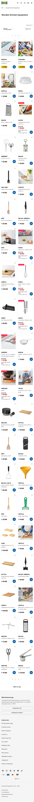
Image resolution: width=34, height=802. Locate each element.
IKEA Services (5, 752)
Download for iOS (17, 708)
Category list (5, 760)
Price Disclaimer (5, 792)
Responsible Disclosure (7, 794)
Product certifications (7, 763)
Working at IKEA (6, 745)
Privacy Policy (5, 790)
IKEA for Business (6, 730)
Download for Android (17, 712)
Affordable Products (7, 756)
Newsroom (4, 749)
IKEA (2, 8)
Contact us (4, 734)
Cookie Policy (5, 796)
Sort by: (7, 29)
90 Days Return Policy (7, 723)
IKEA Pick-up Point (6, 738)
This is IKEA (5, 741)
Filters (27, 29)
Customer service (6, 727)
